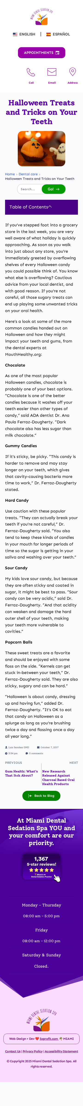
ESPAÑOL (61, 34)
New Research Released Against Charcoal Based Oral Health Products (58, 777)
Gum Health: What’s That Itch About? (21, 773)
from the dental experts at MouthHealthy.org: (38, 348)
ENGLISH (27, 34)
